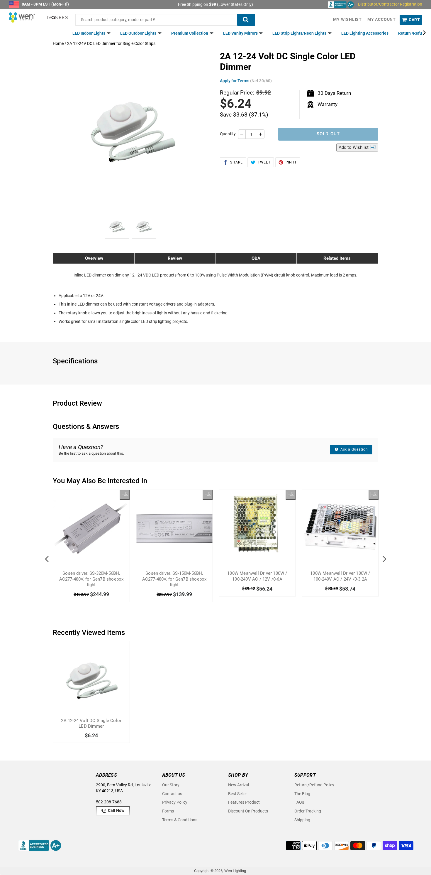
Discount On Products (248, 811)
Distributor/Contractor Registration (390, 4)
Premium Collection (190, 33)
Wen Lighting (235, 871)
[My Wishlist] (125, 495)
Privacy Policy (174, 802)
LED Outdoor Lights (138, 33)
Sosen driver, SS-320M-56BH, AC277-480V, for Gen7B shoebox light (91, 579)
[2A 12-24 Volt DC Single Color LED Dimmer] (91, 679)
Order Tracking (307, 811)
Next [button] (384, 558)
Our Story (170, 785)
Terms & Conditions (179, 819)
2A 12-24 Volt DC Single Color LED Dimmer (91, 723)
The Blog (302, 793)
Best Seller (237, 793)
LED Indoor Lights (89, 33)
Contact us (172, 793)
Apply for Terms (246, 80)
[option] (116, 226)
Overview (94, 258)
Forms (168, 811)
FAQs (299, 802)
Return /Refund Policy (314, 785)
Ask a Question (353, 449)
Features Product (244, 802)
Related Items (337, 258)
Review (175, 258)
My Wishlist (347, 19)
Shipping (302, 819)
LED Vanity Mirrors (241, 33)
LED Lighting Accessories (364, 33)
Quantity (228, 133)
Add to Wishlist (354, 147)
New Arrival (238, 785)
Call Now (115, 810)
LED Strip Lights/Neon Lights (299, 33)
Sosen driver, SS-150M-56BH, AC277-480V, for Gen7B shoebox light (174, 579)
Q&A (256, 258)
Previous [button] (46, 558)
